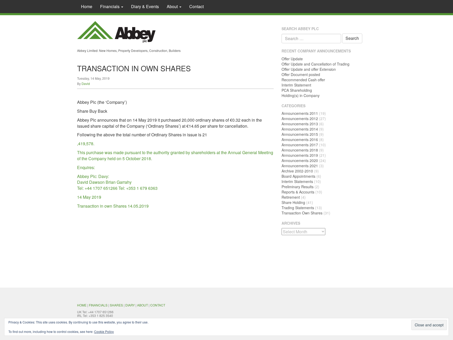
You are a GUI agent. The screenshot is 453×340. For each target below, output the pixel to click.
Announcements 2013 (300, 123)
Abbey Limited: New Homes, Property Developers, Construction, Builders (129, 50)
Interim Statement (296, 85)
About (173, 6)
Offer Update (292, 58)
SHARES (116, 305)
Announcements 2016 (300, 139)
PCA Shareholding (297, 90)
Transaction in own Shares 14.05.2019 (113, 206)
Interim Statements (297, 181)
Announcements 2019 (300, 155)
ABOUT (142, 305)
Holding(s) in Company (301, 95)
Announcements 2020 (300, 160)
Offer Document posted (301, 74)
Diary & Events (145, 6)
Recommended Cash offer (303, 79)
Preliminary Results (298, 186)
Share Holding (293, 202)
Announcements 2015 (300, 134)
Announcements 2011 (300, 113)
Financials (110, 6)
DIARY (130, 305)
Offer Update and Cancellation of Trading (315, 64)
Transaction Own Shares (302, 212)
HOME (82, 305)
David (86, 83)
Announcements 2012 (300, 118)
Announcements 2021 (300, 165)
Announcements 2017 (300, 144)
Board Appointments (298, 176)
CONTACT (157, 305)
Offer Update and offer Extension (309, 69)
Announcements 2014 (300, 129)
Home (86, 6)
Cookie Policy (104, 331)
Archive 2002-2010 (297, 171)
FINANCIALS (98, 305)
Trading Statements (298, 207)
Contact (196, 6)
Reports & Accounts (298, 192)
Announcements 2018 (300, 150)
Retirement (291, 197)
